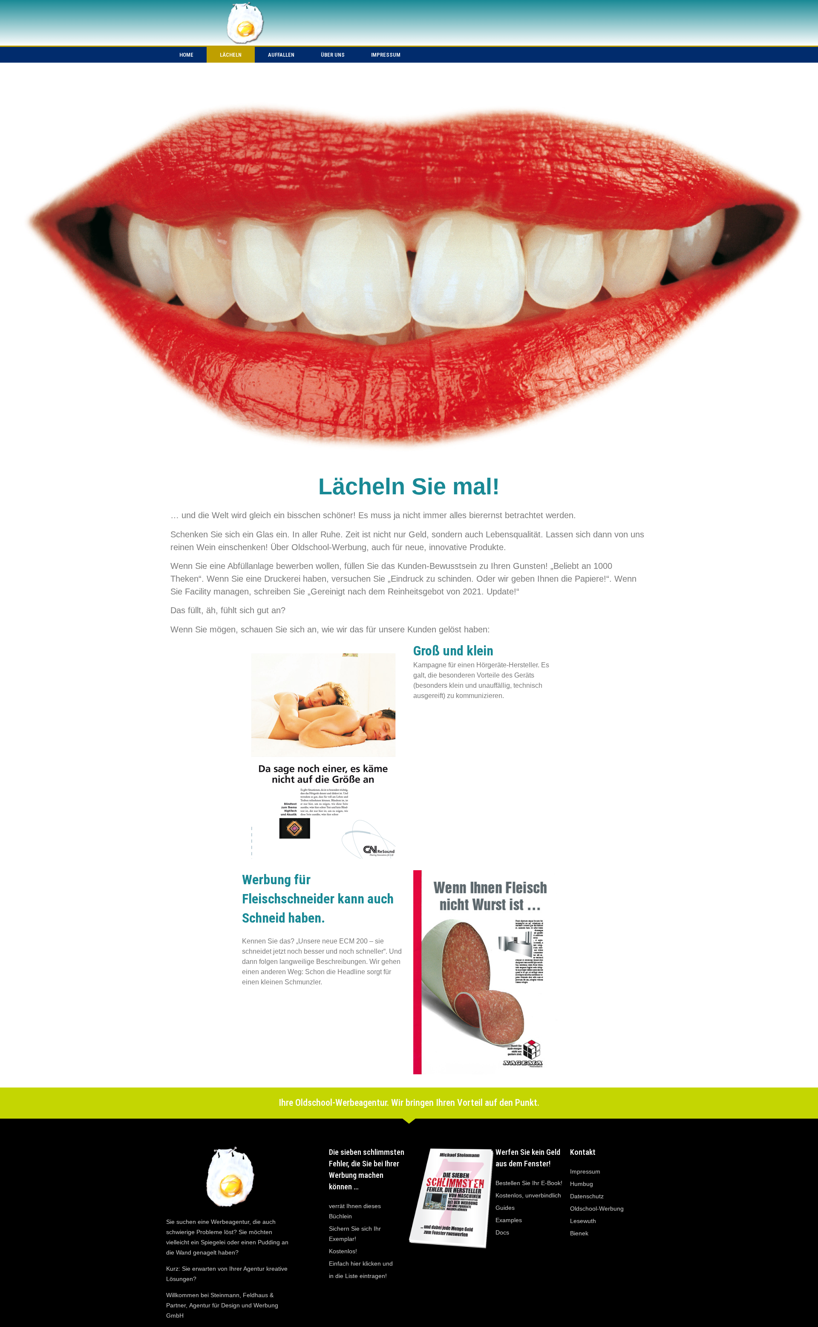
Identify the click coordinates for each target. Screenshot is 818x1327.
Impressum (385, 55)
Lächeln (231, 55)
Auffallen (281, 55)
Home (186, 55)
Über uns (333, 55)
